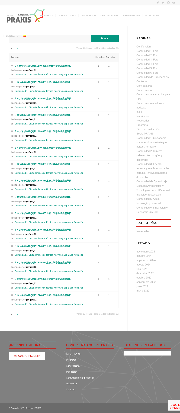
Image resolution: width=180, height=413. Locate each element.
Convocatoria (144, 85)
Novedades (143, 120)
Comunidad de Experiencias (152, 76)
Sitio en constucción (147, 129)
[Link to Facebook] (157, 2)
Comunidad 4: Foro (147, 63)
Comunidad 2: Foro (147, 55)
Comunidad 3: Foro (147, 59)
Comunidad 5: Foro (147, 68)
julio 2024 (141, 268)
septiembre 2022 (146, 281)
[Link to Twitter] (163, 2)
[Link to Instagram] (168, 2)
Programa (142, 124)
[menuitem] (9, 15)
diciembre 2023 (145, 273)
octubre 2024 (143, 255)
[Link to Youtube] (173, 2)
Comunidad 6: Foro (147, 72)
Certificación (143, 46)
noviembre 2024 (145, 251)
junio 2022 (142, 286)
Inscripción (142, 116)
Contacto (141, 81)
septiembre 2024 (146, 260)
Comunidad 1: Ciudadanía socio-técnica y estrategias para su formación (49, 74)
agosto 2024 (143, 264)
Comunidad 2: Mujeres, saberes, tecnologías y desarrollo (149, 155)
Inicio (139, 111)
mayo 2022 (142, 290)
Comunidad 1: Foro (147, 50)
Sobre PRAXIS (145, 133)
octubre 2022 (143, 277)
